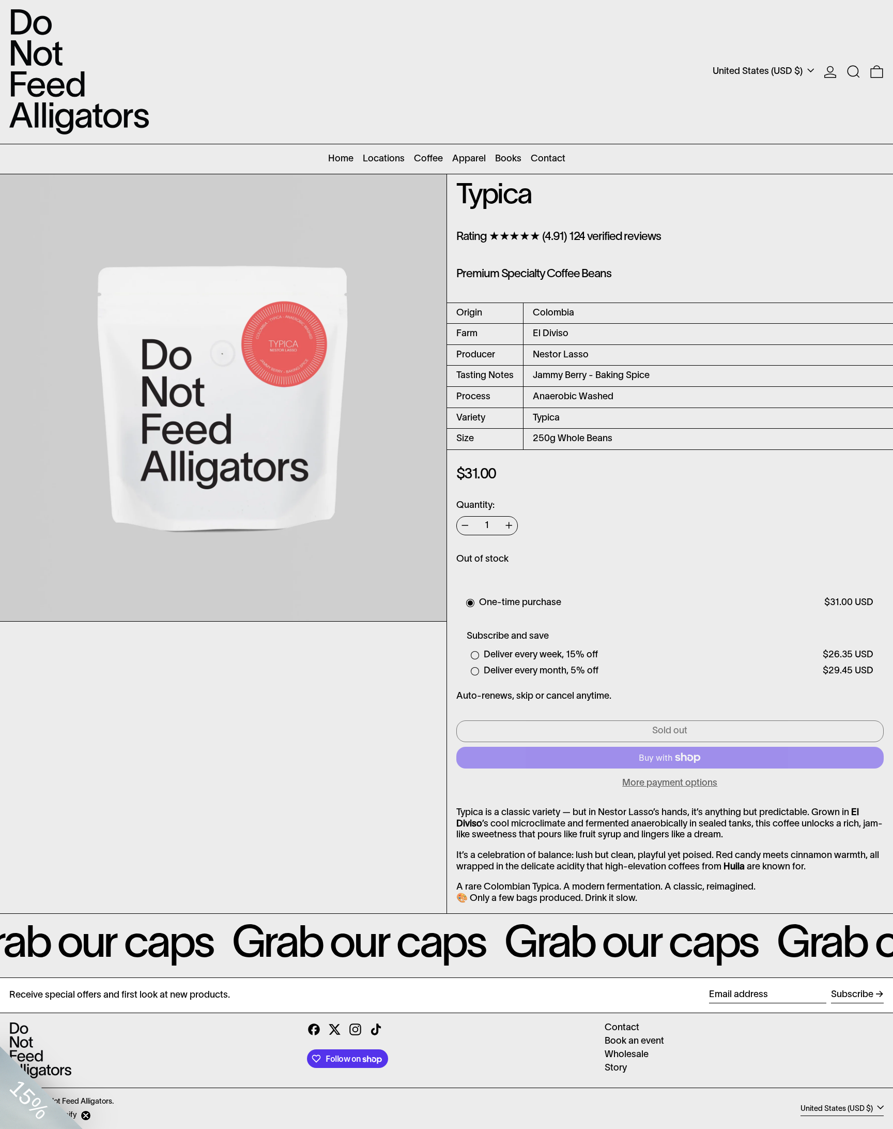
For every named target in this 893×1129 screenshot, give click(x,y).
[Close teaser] (86, 1115)
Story (616, 1068)
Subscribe (852, 994)
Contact (622, 1027)
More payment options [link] (669, 783)
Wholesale (627, 1054)
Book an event (634, 1041)
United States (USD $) (759, 71)
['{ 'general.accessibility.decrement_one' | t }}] (465, 525)
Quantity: (475, 505)
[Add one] (509, 525)
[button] (853, 72)
